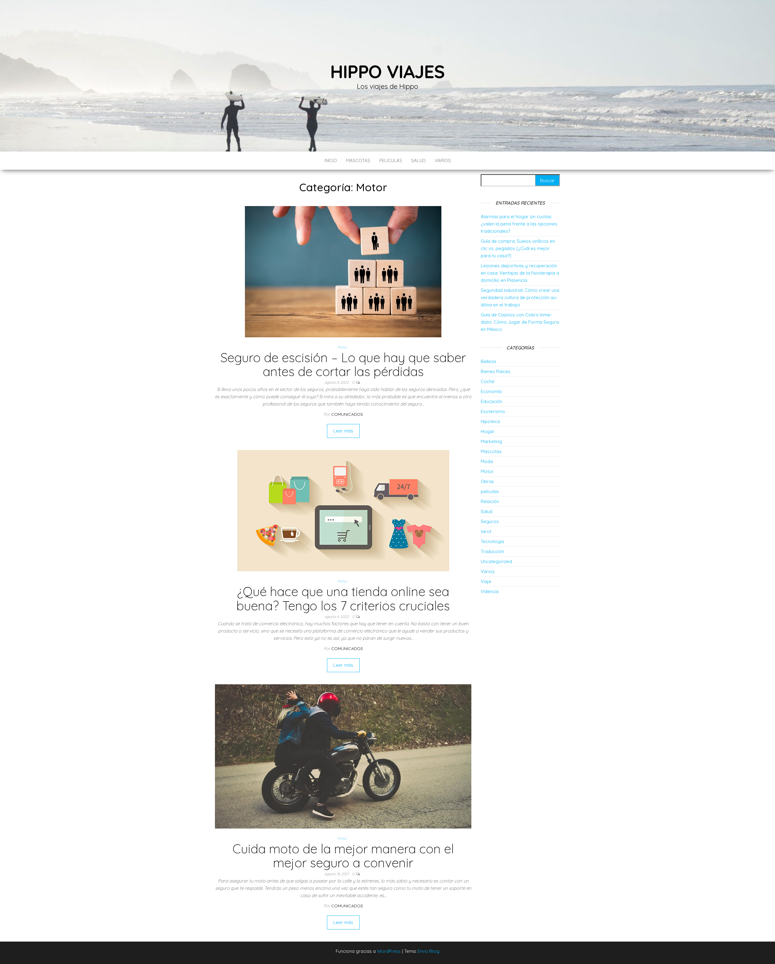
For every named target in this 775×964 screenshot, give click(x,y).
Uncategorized (496, 561)
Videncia (490, 591)
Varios (443, 160)
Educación (491, 401)
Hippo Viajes (387, 71)
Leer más (343, 431)
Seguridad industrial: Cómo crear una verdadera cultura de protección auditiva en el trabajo (520, 297)
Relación (490, 501)
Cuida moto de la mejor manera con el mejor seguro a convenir (343, 856)
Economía (491, 391)
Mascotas (358, 160)
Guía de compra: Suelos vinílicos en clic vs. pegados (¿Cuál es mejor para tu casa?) (518, 248)
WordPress (389, 951)
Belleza (488, 361)
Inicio (331, 160)
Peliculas (390, 160)
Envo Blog (428, 951)
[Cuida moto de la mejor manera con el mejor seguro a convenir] (343, 756)
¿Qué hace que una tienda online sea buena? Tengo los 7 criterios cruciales (343, 598)
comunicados (347, 414)
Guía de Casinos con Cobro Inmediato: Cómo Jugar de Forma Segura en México (520, 322)
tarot (486, 531)
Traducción (492, 551)
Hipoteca (490, 421)
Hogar (487, 431)
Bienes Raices (495, 371)
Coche (487, 381)
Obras (487, 481)
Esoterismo (493, 411)
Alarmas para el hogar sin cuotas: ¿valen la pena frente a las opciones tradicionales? (519, 224)
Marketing (491, 441)
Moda (487, 461)
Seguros (490, 521)
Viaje (486, 581)
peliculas (490, 491)
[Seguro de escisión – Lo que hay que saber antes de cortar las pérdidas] (343, 271)
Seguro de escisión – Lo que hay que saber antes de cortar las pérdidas (343, 364)
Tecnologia (492, 541)
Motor (342, 347)
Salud (418, 160)
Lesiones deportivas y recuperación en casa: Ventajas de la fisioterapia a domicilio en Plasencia (520, 273)
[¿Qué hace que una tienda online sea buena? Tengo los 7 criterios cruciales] (343, 510)
